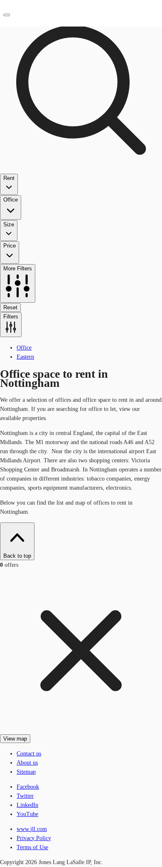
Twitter (25, 796)
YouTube (27, 814)
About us (27, 763)
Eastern (25, 357)
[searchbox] (81, 169)
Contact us (29, 753)
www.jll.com (32, 829)
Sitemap (26, 772)
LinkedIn (27, 805)
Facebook (28, 787)
